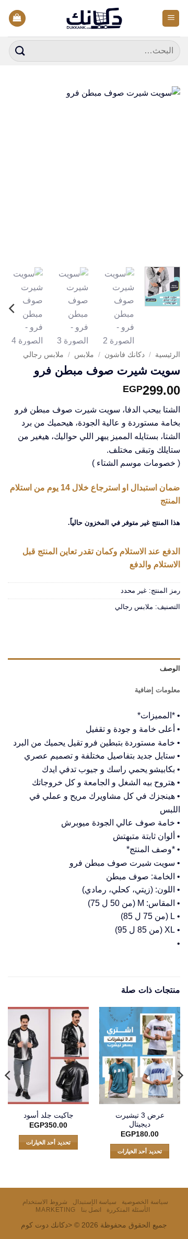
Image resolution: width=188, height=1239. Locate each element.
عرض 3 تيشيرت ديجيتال (139, 1120)
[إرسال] (20, 51)
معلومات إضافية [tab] (157, 690)
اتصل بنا (91, 1209)
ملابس (84, 355)
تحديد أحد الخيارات (140, 1151)
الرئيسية (167, 355)
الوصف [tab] (170, 668)
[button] (170, 18)
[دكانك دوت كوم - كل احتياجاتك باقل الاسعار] (94, 18)
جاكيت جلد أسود (49, 1115)
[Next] (16, 172)
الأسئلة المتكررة (128, 1209)
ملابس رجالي (43, 355)
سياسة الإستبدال (95, 1202)
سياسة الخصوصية (145, 1202)
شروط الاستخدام (44, 1202)
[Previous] (163, 172)
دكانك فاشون (124, 355)
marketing (56, 1209)
